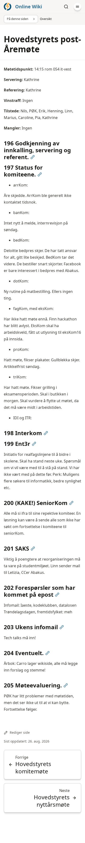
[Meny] (77, 6)
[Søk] (66, 6)
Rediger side (20, 732)
